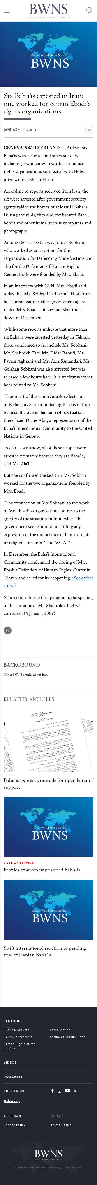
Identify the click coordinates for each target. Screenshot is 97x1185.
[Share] (8, 630)
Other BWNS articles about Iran (26, 675)
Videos (10, 1062)
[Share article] (89, 130)
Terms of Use (61, 1124)
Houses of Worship (18, 1037)
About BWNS (13, 1116)
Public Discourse (17, 1030)
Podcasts (13, 1076)
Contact (57, 1116)
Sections (13, 1020)
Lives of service (19, 862)
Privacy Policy (14, 1124)
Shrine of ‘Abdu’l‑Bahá (67, 1037)
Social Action (60, 1030)
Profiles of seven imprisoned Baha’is (42, 870)
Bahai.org (12, 1101)
